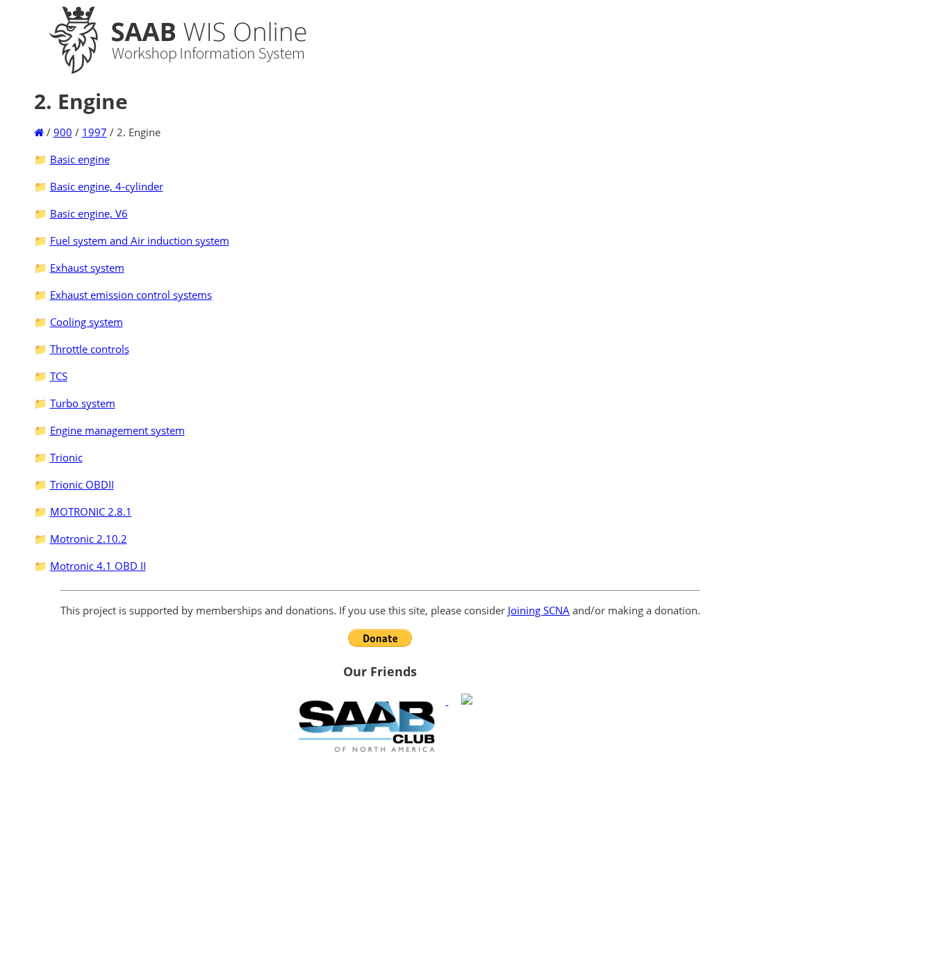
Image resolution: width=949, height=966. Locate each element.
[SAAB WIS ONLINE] (165, 71)
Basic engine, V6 (89, 213)
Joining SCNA (539, 610)
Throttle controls (89, 349)
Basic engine (80, 159)
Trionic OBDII (82, 484)
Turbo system (82, 403)
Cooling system (86, 322)
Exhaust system (87, 268)
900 (62, 132)
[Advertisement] (380, 859)
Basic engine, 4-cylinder (106, 186)
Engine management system (117, 430)
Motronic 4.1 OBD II (98, 566)
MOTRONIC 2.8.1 (91, 511)
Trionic (66, 457)
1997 (94, 132)
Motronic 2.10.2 (88, 539)
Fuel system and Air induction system (139, 240)
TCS (58, 376)
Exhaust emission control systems (131, 295)
